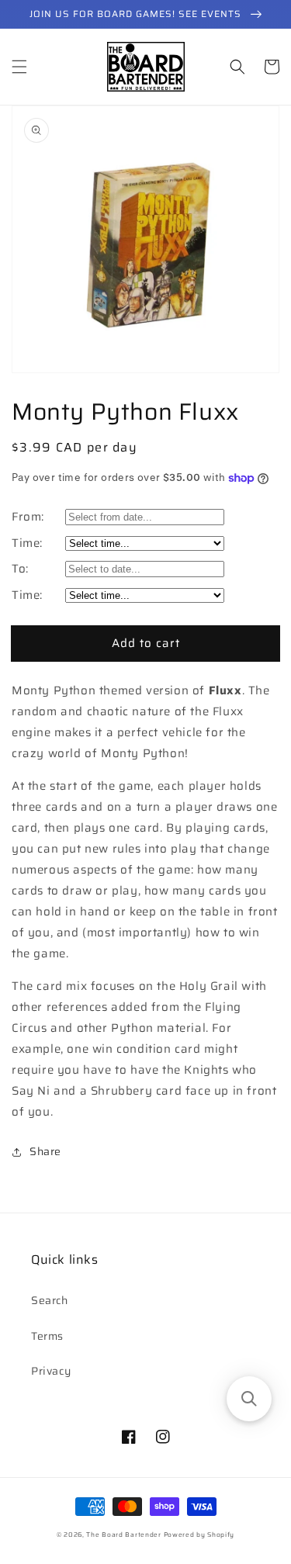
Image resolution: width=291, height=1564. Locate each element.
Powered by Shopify (199, 1535)
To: (20, 568)
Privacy (51, 1370)
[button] (19, 67)
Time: (27, 543)
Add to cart (146, 643)
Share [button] (45, 1151)
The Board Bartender (123, 1535)
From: (28, 516)
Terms (47, 1335)
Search (49, 1300)
